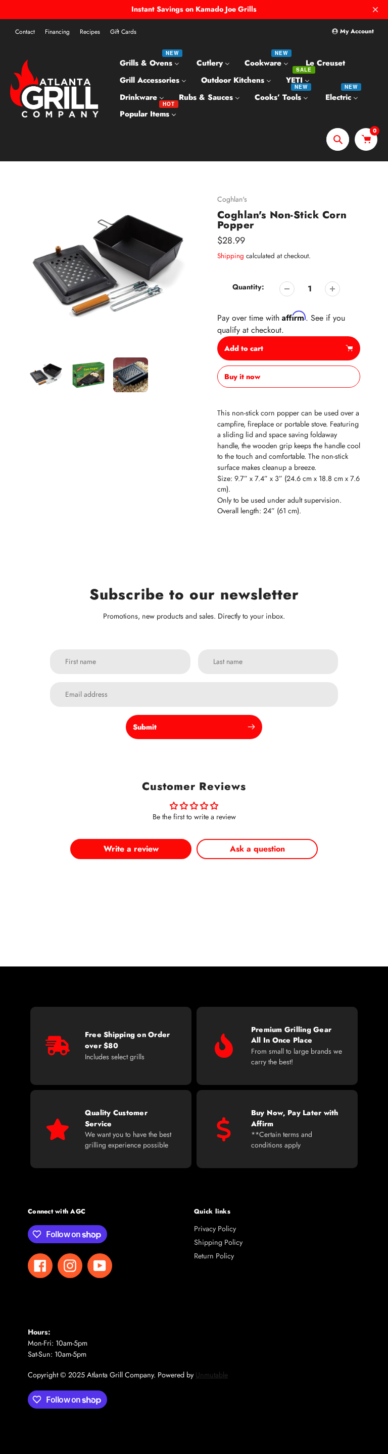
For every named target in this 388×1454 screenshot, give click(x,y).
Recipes (90, 31)
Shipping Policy (218, 1242)
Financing (57, 31)
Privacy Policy (215, 1229)
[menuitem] (151, 63)
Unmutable (212, 1375)
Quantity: (248, 287)
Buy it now (242, 377)
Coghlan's (232, 199)
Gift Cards (123, 31)
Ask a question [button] (257, 849)
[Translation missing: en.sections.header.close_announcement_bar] (375, 10)
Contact (25, 31)
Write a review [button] (131, 849)
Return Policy (214, 1256)
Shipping (230, 256)
